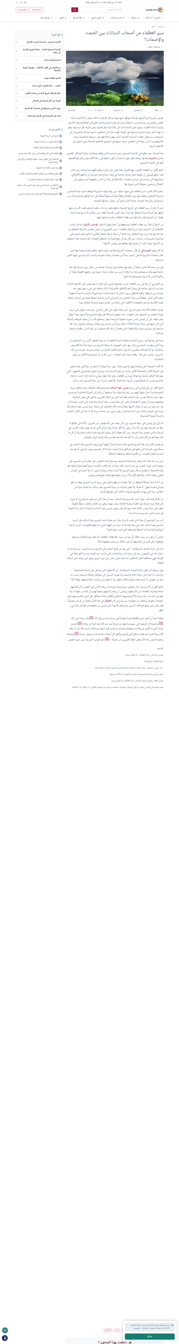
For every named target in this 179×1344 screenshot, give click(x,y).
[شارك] (5, 1330)
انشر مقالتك (36, 10)
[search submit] (74, 9)
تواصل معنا (45, 18)
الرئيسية (156, 18)
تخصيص (137, 1328)
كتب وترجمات (116, 18)
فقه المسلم (77, 18)
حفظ (157, 110)
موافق (149, 1336)
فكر (147, 18)
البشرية (153, 158)
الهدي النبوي (96, 18)
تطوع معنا (22, 10)
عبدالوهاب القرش (154, 47)
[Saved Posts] (17, 2)
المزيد (61, 18)
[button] (95, 110)
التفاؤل (107, 601)
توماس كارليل (91, 224)
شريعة (134, 18)
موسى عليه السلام (120, 388)
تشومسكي (146, 250)
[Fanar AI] (5, 1338)
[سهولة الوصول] (21, 2)
